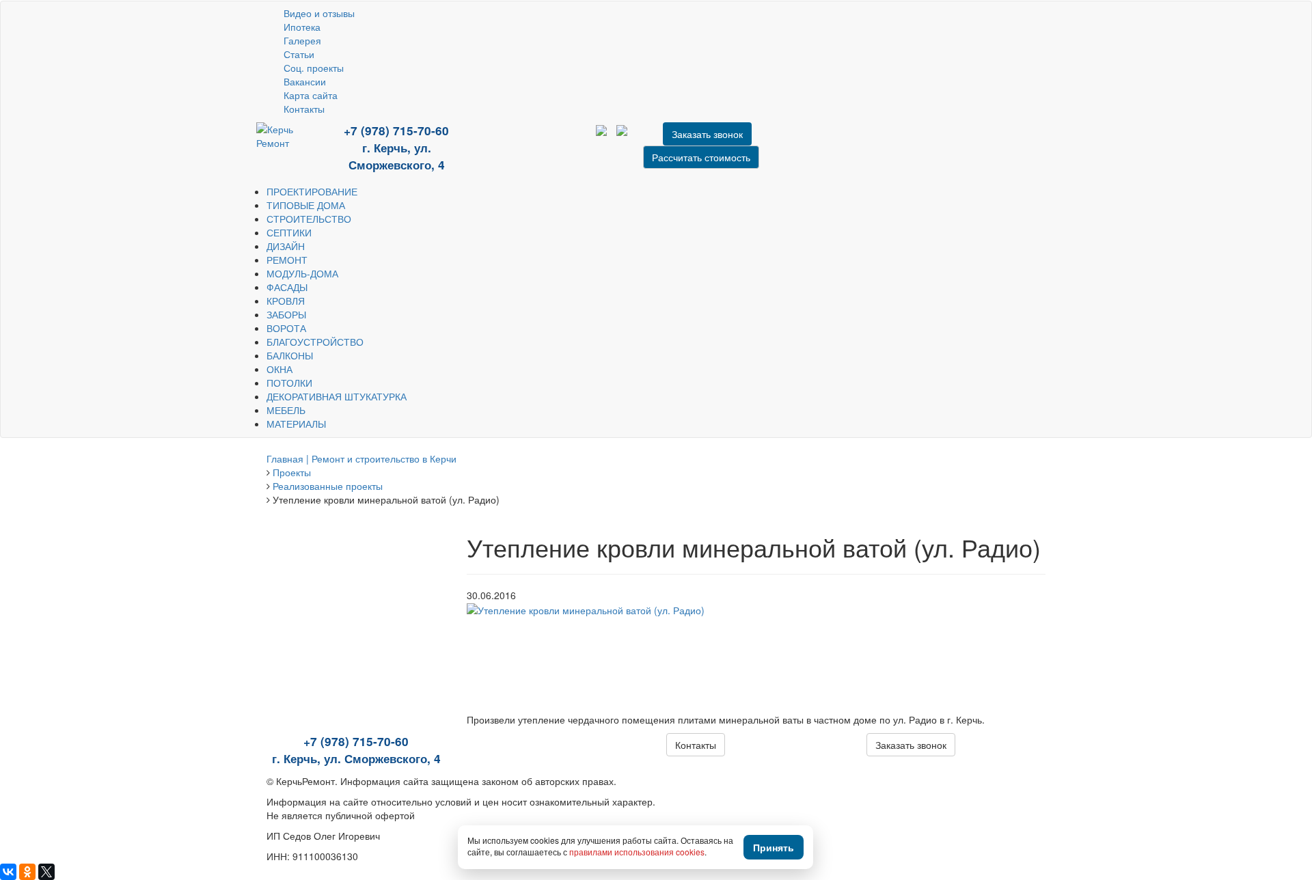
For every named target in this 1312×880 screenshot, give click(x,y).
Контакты (304, 108)
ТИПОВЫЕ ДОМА (305, 205)
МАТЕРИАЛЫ (296, 423)
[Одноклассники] (27, 872)
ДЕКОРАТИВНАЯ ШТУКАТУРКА (336, 396)
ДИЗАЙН (285, 246)
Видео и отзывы (319, 13)
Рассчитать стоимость (701, 157)
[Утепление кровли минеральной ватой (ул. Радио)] (586, 609)
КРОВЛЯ (285, 300)
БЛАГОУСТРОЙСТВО (315, 341)
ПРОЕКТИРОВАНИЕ (311, 191)
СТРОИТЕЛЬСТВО (308, 218)
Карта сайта (311, 95)
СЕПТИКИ (289, 232)
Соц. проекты (314, 67)
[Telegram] (524, 140)
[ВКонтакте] (8, 872)
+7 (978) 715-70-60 (396, 130)
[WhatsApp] (514, 140)
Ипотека (302, 26)
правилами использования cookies (637, 851)
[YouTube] (503, 140)
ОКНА (279, 369)
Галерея (302, 40)
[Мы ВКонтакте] (534, 140)
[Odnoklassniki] (543, 140)
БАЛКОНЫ (289, 355)
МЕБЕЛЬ (285, 410)
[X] (46, 872)
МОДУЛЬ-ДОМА (302, 273)
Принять (773, 847)
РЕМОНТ (287, 259)
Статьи (299, 54)
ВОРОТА (286, 328)
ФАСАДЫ (287, 287)
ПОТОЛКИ (289, 382)
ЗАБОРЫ (286, 314)
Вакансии (305, 81)
